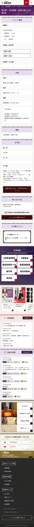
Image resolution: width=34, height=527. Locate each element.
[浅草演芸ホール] (9, 265)
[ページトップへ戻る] (31, 458)
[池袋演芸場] (25, 265)
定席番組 (7, 484)
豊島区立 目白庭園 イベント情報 (16, 238)
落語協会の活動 (9, 501)
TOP (2, 6)
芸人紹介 (7, 494)
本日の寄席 (7, 481)
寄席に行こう (8, 497)
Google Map (27, 453)
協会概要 (7, 504)
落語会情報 (8, 6)
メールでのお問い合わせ (17, 518)
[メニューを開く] (31, 2)
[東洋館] (9, 278)
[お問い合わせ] (26, 2)
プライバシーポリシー (10, 509)
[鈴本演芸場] (9, 258)
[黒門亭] (9, 271)
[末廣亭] (25, 258)
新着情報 (7, 468)
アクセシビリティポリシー (11, 512)
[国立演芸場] (25, 271)
